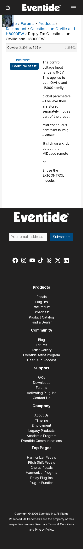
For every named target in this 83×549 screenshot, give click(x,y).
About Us (41, 415)
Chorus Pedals (41, 468)
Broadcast (41, 312)
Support (41, 368)
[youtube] (33, 260)
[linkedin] (67, 260)
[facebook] (16, 260)
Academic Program (41, 436)
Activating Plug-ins (41, 393)
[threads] (50, 260)
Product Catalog (41, 317)
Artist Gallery (41, 350)
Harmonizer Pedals (41, 457)
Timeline (41, 420)
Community (41, 330)
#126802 (70, 47)
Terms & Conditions (61, 524)
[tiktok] (41, 260)
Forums (27, 23)
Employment (41, 425)
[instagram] (24, 260)
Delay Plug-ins (41, 478)
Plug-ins (41, 302)
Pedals (41, 297)
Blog (41, 340)
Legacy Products (41, 431)
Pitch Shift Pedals (41, 462)
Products (46, 23)
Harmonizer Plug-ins (41, 473)
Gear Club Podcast (41, 360)
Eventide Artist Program (41, 355)
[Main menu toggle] (73, 7)
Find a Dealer (41, 322)
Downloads (41, 383)
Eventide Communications (41, 441)
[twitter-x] (58, 260)
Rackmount (16, 28)
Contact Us (41, 398)
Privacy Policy (44, 529)
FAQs (41, 377)
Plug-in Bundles (41, 483)
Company (41, 405)
